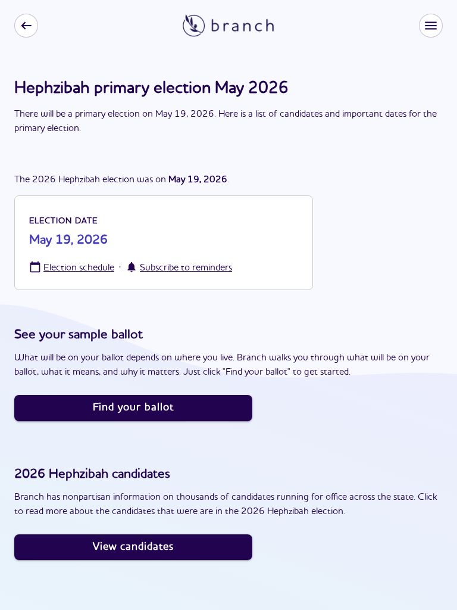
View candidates (133, 546)
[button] (431, 26)
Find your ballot (133, 407)
